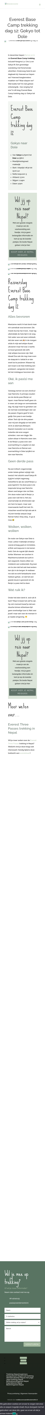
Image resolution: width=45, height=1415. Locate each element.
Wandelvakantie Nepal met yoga (19, 1378)
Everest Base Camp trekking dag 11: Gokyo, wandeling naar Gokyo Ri (21, 946)
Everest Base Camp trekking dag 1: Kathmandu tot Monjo (22, 1211)
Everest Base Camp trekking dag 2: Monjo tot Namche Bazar (21, 1186)
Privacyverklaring (13, 1393)
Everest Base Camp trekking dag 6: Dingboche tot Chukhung (22, 1084)
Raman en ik (30, 55)
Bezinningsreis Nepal (15, 1385)
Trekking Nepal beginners (17, 1374)
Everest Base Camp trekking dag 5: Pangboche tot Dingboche (22, 1109)
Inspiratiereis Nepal (14, 1383)
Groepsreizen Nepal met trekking (20, 1376)
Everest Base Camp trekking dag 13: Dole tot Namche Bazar (21, 918)
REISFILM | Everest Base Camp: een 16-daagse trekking (21, 819)
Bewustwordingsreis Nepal (17, 1381)
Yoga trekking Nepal (14, 1379)
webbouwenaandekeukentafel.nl (27, 1400)
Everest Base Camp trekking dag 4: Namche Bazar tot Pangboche (21, 1134)
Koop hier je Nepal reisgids (22, 253)
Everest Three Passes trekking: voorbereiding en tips (22, 772)
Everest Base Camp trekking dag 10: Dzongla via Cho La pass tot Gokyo (21, 975)
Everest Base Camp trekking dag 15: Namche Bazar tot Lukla (21, 868)
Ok (14, 1413)
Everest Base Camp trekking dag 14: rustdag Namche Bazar (21, 893)
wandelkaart (25, 753)
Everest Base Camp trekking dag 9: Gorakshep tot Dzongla (22, 999)
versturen (32, 1344)
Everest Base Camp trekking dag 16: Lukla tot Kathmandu (21, 843)
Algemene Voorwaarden (29, 1393)
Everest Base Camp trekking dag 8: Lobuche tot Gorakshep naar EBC (21, 1028)
